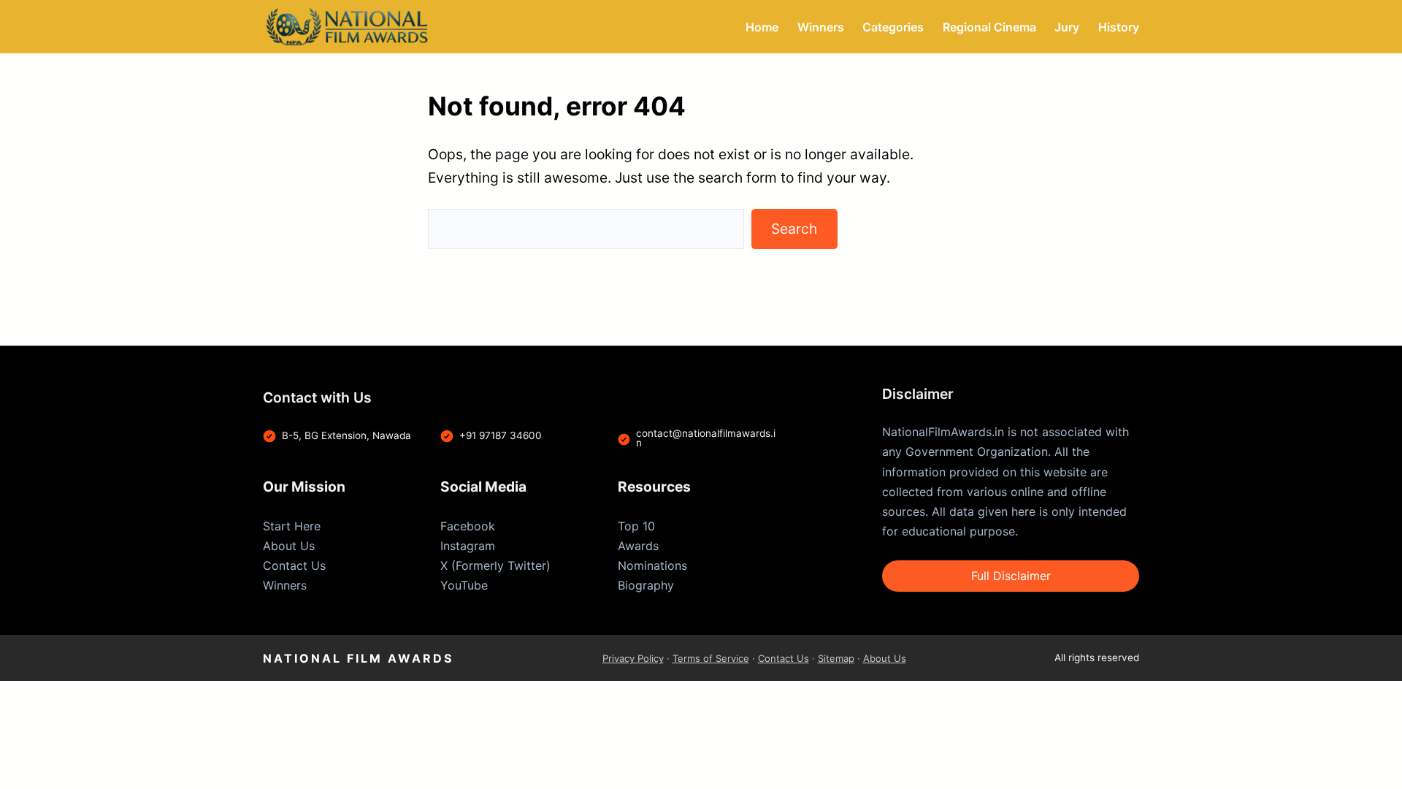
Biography (646, 585)
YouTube (464, 585)
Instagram (467, 545)
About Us (289, 545)
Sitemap (836, 658)
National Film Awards (358, 658)
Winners (285, 585)
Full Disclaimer (1011, 575)
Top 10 (636, 526)
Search (794, 228)
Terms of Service (711, 658)
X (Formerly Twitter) (495, 565)
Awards (638, 545)
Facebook (467, 526)
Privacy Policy (633, 658)
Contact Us (294, 565)
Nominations (652, 565)
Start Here (292, 526)
